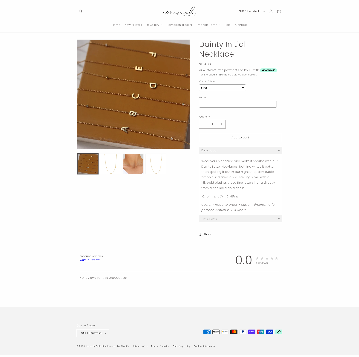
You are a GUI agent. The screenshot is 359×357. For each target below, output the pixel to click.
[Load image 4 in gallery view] (155, 164)
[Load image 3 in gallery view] (133, 164)
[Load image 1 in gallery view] (88, 164)
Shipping (222, 74)
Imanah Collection (96, 346)
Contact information (205, 346)
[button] (81, 11)
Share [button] (207, 234)
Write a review (89, 260)
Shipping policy (181, 346)
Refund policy (140, 346)
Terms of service (160, 346)
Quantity (204, 116)
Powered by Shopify (118, 346)
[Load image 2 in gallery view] (110, 164)
